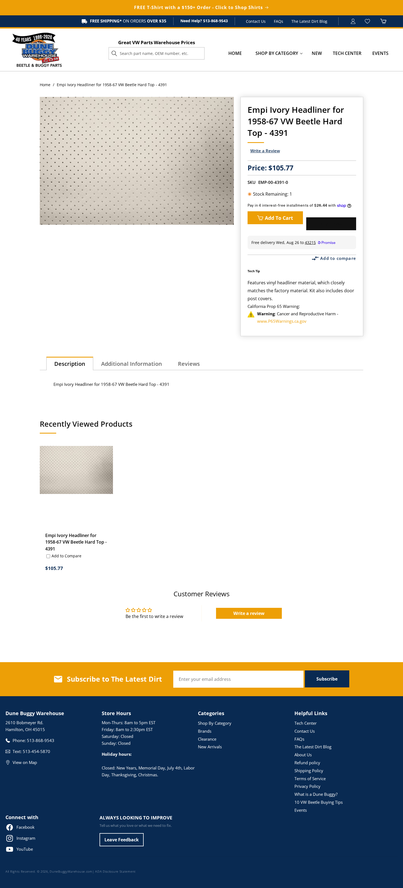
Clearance (207, 739)
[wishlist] (368, 21)
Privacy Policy (307, 786)
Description (69, 363)
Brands (204, 731)
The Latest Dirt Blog (309, 21)
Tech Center (305, 723)
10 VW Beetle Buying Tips (318, 802)
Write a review (249, 613)
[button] (277, 53)
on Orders (128, 21)
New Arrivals (210, 746)
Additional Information (131, 363)
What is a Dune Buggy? (315, 794)
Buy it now (331, 224)
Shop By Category (214, 723)
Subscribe (326, 679)
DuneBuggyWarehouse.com (71, 871)
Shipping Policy (308, 770)
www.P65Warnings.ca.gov (281, 321)
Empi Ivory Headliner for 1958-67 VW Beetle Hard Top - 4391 (76, 542)
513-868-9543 (215, 20)
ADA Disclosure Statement (115, 871)
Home (45, 84)
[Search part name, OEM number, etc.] (114, 53)
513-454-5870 (36, 751)
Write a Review (265, 150)
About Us (303, 754)
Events (300, 810)
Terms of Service (310, 778)
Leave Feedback (121, 840)
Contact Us (256, 21)
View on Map (25, 762)
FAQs (278, 21)
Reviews (189, 363)
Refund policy (307, 762)
